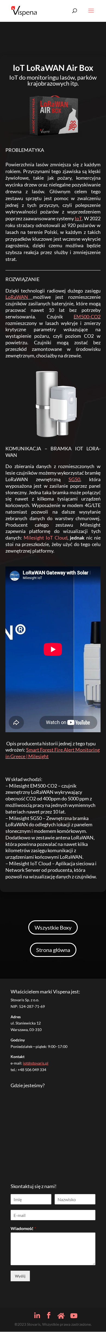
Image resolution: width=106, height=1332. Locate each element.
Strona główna (53, 950)
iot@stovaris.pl (35, 1063)
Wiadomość (23, 1228)
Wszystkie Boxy (53, 927)
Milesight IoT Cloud (45, 538)
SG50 (74, 479)
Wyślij (20, 1276)
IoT (78, 218)
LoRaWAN (16, 297)
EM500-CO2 (87, 317)
